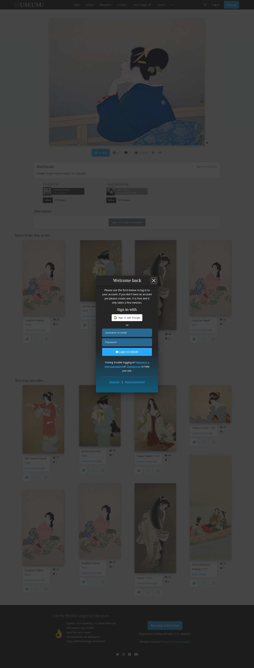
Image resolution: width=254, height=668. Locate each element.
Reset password (135, 381)
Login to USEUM (128, 351)
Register (114, 381)
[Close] (153, 280)
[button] (127, 317)
